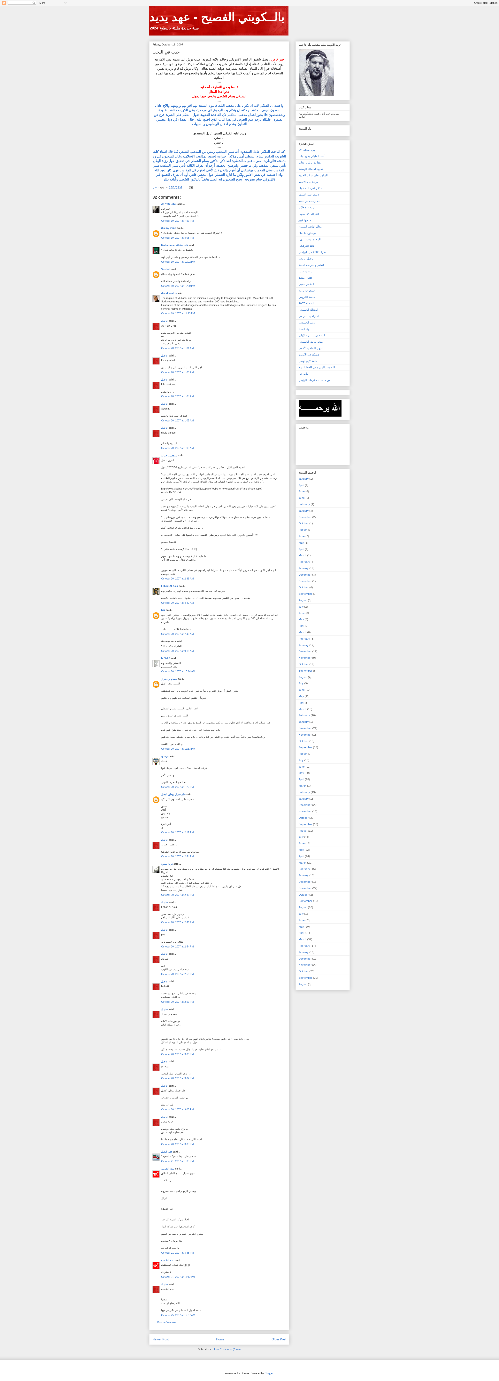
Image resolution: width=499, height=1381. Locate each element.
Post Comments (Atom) (227, 1349)
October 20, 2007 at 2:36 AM (177, 578)
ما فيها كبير (305, 220)
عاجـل (164, 320)
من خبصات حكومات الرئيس (315, 380)
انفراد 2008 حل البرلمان (312, 252)
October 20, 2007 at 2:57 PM (177, 1001)
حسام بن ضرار (169, 678)
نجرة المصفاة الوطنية (311, 169)
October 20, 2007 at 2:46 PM (177, 922)
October (304, 523)
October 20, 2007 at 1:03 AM (177, 372)
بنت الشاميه (167, 1168)
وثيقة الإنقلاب (306, 207)
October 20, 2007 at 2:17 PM (177, 832)
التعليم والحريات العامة (312, 265)
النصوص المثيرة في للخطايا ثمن (317, 367)
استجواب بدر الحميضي (311, 341)
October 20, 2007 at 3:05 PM (177, 1144)
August (303, 529)
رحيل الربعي (306, 258)
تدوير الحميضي (307, 322)
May (301, 542)
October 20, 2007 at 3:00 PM (177, 1054)
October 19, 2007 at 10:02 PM (178, 261)
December (305, 574)
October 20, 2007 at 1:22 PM (177, 787)
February (304, 504)
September (305, 593)
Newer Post (160, 1339)
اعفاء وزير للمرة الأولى (312, 335)
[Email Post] (190, 187)
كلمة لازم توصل (308, 361)
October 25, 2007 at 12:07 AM (178, 1315)
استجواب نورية (307, 290)
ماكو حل (303, 373)
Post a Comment (166, 1322)
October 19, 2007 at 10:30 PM (178, 285)
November (305, 517)
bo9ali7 (165, 658)
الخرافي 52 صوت (309, 213)
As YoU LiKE (169, 204)
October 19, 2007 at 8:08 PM (177, 237)
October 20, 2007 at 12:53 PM (178, 748)
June (302, 491)
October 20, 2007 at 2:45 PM (177, 894)
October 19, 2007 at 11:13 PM (178, 313)
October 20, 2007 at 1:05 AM (177, 420)
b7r (163, 610)
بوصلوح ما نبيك (307, 233)
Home (220, 1339)
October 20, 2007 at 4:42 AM (177, 602)
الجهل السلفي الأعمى (311, 348)
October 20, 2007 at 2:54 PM (177, 946)
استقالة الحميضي (308, 309)
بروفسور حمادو (169, 455)
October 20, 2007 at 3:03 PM (177, 1109)
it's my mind (168, 228)
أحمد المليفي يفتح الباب (312, 156)
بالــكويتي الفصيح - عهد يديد (217, 17)
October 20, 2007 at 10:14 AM (178, 671)
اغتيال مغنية (305, 277)
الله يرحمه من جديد (310, 201)
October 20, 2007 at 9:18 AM (177, 651)
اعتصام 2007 (306, 303)
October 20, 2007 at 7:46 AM (177, 634)
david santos (169, 293)
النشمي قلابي (306, 284)
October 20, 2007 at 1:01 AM (177, 348)
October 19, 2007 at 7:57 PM (177, 220)
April (301, 485)
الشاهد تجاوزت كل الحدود (313, 175)
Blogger (269, 1373)
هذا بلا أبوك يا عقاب (310, 162)
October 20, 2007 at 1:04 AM (177, 396)
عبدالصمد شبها (307, 271)
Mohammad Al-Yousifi (174, 245)
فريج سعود (167, 863)
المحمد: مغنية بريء (310, 239)
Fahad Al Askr (169, 586)
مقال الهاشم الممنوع (310, 226)
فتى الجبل (166, 1151)
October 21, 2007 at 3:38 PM (177, 1252)
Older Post (279, 1339)
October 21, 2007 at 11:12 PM (178, 1276)
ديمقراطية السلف (309, 194)
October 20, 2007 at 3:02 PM (177, 1078)
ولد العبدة (304, 329)
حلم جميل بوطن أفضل (173, 794)
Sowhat (165, 269)
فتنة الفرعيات (306, 245)
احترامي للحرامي (309, 316)
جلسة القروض (307, 297)
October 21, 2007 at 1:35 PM (177, 1161)
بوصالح (165, 756)
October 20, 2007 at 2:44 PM (177, 856)
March (302, 555)
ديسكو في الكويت (309, 354)
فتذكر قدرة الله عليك (311, 188)
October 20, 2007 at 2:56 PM (177, 974)
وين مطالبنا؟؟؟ (307, 149)
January (304, 478)
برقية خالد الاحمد (308, 181)
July (301, 606)
